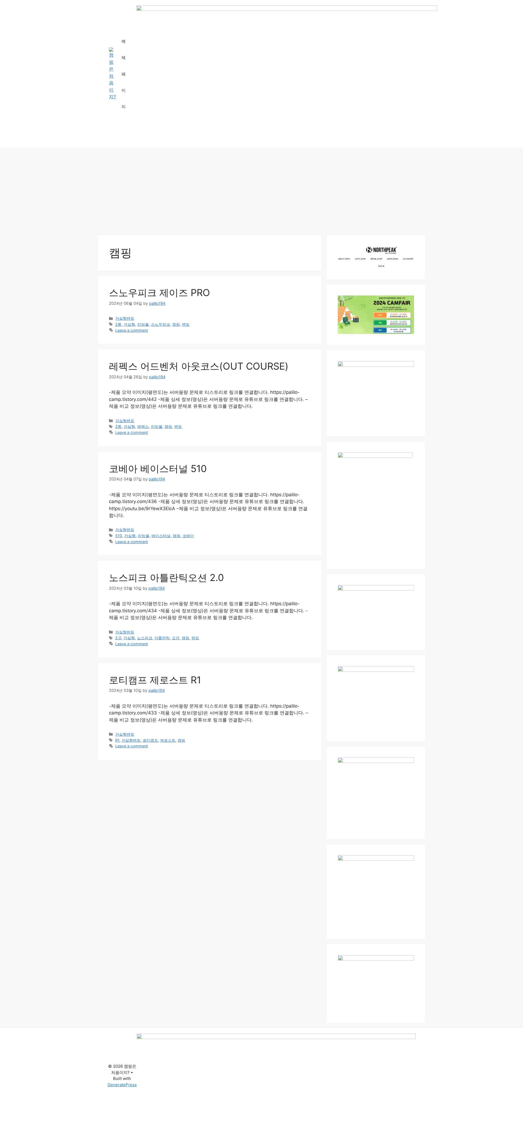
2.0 (118, 637)
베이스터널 (161, 535)
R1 (117, 740)
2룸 (118, 324)
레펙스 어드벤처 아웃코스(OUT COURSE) (198, 366)
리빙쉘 (143, 324)
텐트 (186, 324)
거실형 (129, 324)
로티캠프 (150, 740)
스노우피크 (160, 324)
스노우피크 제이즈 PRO (159, 292)
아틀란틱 (162, 637)
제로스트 (167, 740)
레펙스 (143, 426)
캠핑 (176, 324)
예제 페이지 (123, 74)
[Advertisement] (261, 189)
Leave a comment (131, 330)
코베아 (188, 535)
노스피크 (144, 637)
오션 (176, 637)
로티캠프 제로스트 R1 (155, 680)
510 (118, 535)
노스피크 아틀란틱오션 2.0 (166, 577)
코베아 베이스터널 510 (158, 468)
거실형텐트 (124, 318)
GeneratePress (122, 1084)
